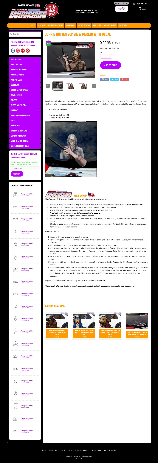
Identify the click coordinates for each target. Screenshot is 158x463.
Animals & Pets (26, 75)
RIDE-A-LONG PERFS (19, 70)
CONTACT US (123, 25)
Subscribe (16, 174)
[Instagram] (18, 50)
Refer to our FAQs (121, 204)
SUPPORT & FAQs (110, 25)
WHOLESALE (97, 25)
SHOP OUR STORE (66, 450)
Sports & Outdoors (19, 141)
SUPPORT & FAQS (81, 450)
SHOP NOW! (42, 25)
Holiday (26, 110)
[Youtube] (23, 50)
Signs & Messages (18, 136)
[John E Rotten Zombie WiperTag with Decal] (58, 86)
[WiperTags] (33, 11)
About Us (53, 450)
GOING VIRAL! (70, 25)
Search (44, 450)
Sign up (125, 3)
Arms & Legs (16, 80)
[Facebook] (13, 50)
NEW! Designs (16, 65)
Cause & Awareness (19, 90)
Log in (117, 3)
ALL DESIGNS (16, 59)
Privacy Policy (96, 450)
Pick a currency (121, 7)
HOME (33, 25)
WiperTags (78, 456)
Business (15, 85)
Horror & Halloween (20, 115)
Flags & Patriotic (18, 105)
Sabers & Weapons (19, 131)
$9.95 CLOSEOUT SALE (20, 146)
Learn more (54, 227)
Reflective (15, 126)
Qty (101, 52)
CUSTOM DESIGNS (84, 25)
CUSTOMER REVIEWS (55, 25)
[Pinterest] (28, 50)
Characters (16, 95)
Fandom (14, 100)
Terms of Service (109, 450)
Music (13, 121)
